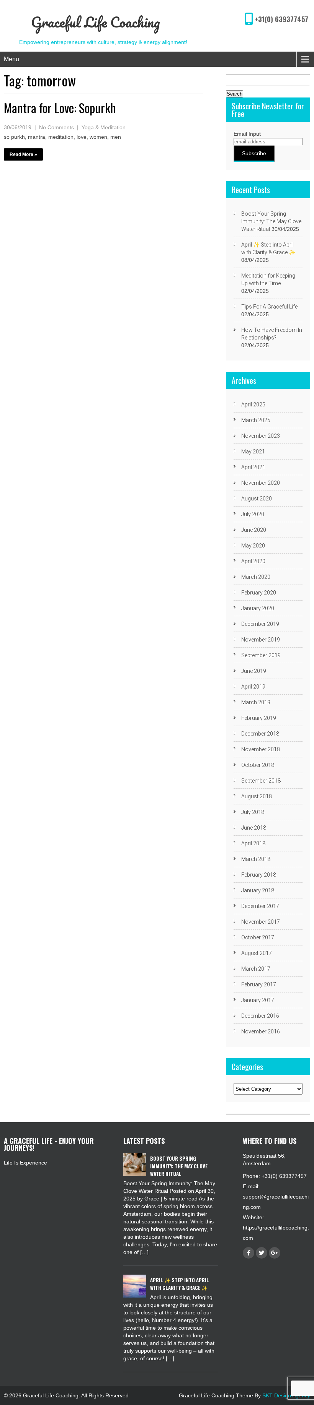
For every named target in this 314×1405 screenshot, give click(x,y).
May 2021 (253, 451)
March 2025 (255, 420)
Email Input (247, 134)
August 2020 (256, 498)
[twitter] (261, 1253)
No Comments (56, 127)
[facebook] (248, 1253)
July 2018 (252, 812)
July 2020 (252, 514)
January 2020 (257, 608)
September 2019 (261, 655)
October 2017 (257, 937)
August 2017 (256, 953)
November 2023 (260, 436)
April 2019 (253, 687)
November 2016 (260, 1031)
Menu (11, 59)
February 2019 (258, 718)
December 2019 (260, 624)
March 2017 (255, 969)
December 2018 (260, 734)
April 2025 (253, 404)
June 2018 (253, 828)
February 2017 (258, 984)
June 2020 (253, 530)
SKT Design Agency (286, 1395)
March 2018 (255, 859)
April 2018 (253, 843)
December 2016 (260, 1016)
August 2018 (256, 796)
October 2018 (257, 765)
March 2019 (255, 702)
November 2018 (260, 749)
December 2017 (260, 906)
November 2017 (260, 922)
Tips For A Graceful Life (269, 307)
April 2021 (253, 467)
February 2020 (258, 593)
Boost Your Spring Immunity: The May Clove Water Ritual (271, 221)
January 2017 (257, 1000)
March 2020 (255, 577)
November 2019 (260, 640)
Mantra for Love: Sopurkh (60, 108)
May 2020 (253, 546)
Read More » (23, 154)
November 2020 (260, 483)
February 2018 (258, 875)
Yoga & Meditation (104, 127)
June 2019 (253, 671)
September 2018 (261, 781)
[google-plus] (274, 1253)
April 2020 (253, 561)
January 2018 (257, 890)
